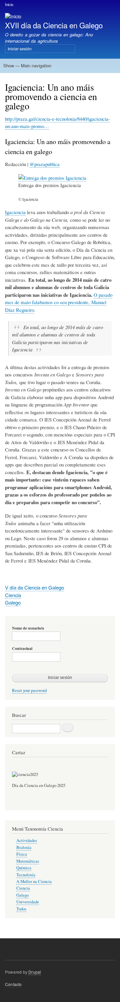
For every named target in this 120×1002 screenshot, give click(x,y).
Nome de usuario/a (28, 628)
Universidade (27, 902)
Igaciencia (15, 212)
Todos (21, 909)
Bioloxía (23, 847)
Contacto (13, 984)
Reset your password (29, 690)
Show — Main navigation (27, 65)
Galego (13, 602)
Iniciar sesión (20, 48)
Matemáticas (27, 861)
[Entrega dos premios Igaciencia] (52, 177)
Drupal (34, 972)
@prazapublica (45, 164)
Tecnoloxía (25, 875)
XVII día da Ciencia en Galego (54, 25)
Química (23, 868)
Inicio (9, 4)
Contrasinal (22, 648)
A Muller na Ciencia (34, 881)
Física (21, 854)
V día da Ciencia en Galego (34, 587)
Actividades (26, 840)
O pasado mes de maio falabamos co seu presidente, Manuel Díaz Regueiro (58, 302)
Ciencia (13, 595)
